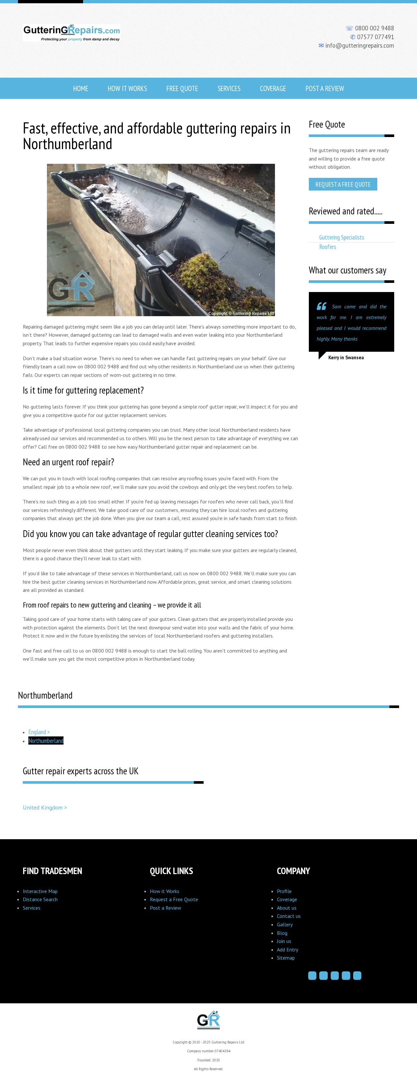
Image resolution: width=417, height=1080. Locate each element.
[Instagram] (323, 975)
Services (229, 88)
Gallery (285, 924)
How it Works (164, 891)
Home (80, 88)
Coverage (273, 88)
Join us (284, 941)
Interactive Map (40, 891)
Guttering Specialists (341, 237)
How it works (127, 88)
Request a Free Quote (343, 184)
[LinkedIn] (346, 975)
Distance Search (40, 899)
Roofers (327, 246)
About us (286, 907)
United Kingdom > (45, 807)
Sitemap (286, 957)
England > (39, 732)
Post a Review (325, 88)
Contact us (289, 916)
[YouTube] (357, 975)
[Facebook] (312, 975)
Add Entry (287, 949)
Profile (284, 891)
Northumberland (46, 740)
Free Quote (182, 88)
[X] (335, 975)
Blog (282, 933)
